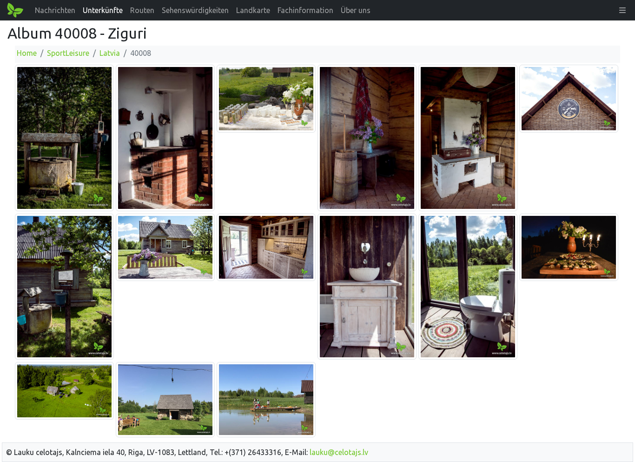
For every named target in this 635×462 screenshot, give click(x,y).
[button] (622, 10)
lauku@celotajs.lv (339, 452)
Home (27, 53)
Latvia (109, 53)
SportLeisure (68, 53)
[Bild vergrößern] (64, 137)
